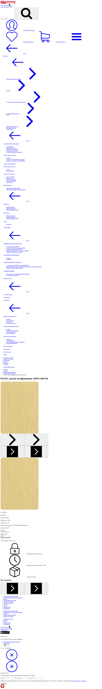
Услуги (5, 361)
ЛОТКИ (5, 354)
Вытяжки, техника (11, 127)
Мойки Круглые (11, 207)
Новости (6, 364)
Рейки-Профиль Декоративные (14, 268)
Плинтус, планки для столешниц (10, 155)
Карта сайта (7, 643)
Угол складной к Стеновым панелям (16, 248)
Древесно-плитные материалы (9, 166)
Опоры (8, 329)
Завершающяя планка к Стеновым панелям (18, 250)
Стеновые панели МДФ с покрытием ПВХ (18, 265)
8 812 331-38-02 (5, 5)
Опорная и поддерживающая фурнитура (11, 326)
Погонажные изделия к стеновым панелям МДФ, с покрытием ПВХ (24, 266)
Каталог (6, 56)
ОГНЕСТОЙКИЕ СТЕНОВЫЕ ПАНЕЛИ (11, 255)
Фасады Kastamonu (11, 179)
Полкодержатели (11, 332)
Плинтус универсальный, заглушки (16, 159)
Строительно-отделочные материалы (16, 102)
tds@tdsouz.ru (4, 630)
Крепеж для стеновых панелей (14, 252)
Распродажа (10, 182)
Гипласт (9, 258)
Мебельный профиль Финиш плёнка (16, 189)
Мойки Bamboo (6, 212)
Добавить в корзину (5, 537)
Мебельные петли (7, 349)
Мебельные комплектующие (14, 79)
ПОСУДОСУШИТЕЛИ (8, 346)
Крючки (9, 319)
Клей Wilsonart (6, 300)
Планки (9, 158)
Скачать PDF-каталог (9, 367)
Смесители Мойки (7, 227)
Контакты (6, 363)
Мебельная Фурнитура (12, 126)
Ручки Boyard (10, 320)
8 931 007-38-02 (5, 7)
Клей (8, 115)
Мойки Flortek (6, 204)
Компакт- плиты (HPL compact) (10, 163)
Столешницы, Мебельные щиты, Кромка (11, 143)
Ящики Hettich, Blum (12, 343)
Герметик (5, 221)
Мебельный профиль (7, 185)
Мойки (8, 90)
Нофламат (9, 259)
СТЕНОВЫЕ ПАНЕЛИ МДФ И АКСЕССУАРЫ (13, 243)
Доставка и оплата (8, 603)
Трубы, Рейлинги (11, 333)
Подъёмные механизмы (13, 330)
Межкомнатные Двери (8, 278)
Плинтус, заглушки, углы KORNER (16, 160)
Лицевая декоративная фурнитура (10, 316)
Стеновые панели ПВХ (13, 275)
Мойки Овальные (11, 208)
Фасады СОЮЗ (10, 177)
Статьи (5, 604)
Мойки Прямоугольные (13, 209)
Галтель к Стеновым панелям (14, 249)
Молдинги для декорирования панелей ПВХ (18, 274)
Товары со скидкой (8, 357)
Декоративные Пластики (13, 113)
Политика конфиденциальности (12, 641)
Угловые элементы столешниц (14, 152)
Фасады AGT (10, 178)
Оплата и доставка (8, 359)
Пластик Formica (7, 297)
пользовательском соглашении (78, 681)
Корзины (9, 339)
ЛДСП (8, 169)
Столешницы (10, 146)
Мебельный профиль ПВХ (13, 188)
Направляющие (10, 340)
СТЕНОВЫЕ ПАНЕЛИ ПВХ (9, 271)
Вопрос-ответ (7, 607)
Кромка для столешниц (12, 149)
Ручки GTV (10, 322)
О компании (7, 360)
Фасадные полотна (11, 181)
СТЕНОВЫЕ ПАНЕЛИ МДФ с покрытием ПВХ (13, 262)
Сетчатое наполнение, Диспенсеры (16, 342)
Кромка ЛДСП (10, 171)
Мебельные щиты (11, 148)
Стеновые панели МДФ (13, 246)
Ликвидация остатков (12, 150)
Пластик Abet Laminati (8, 294)
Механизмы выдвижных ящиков (10, 336)
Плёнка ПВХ (10, 129)
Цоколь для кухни (11, 323)
